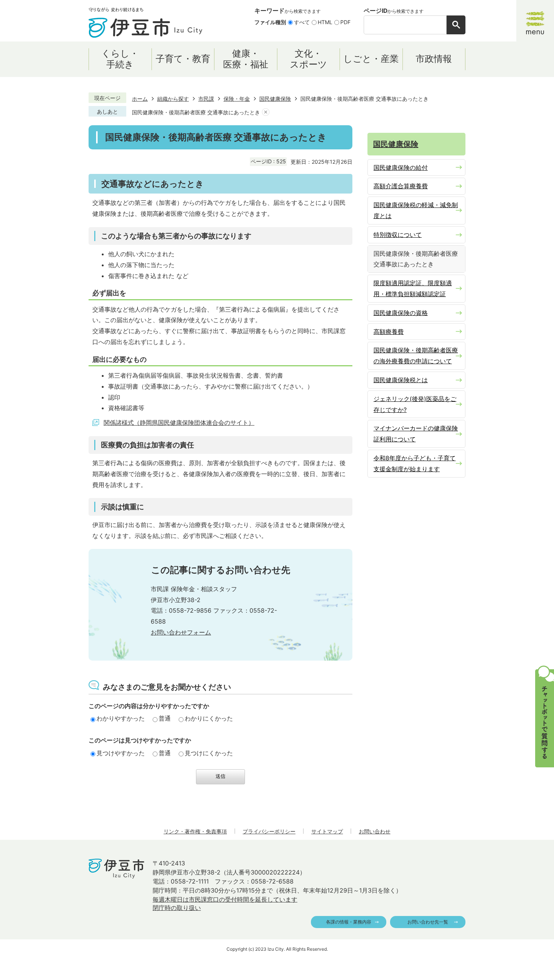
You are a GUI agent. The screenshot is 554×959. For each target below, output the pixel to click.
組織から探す (173, 98)
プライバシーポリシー (269, 831)
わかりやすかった (120, 718)
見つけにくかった (209, 753)
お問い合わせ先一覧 (427, 922)
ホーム (140, 98)
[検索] (456, 24)
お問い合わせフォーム (181, 632)
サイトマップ (327, 831)
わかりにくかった (209, 718)
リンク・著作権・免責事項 (195, 831)
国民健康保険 (275, 98)
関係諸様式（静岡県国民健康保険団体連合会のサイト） (179, 422)
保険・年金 (236, 98)
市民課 (206, 98)
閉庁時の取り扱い (177, 907)
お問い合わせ (374, 831)
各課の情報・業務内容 (348, 922)
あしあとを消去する (265, 112)
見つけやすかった (120, 753)
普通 (165, 718)
